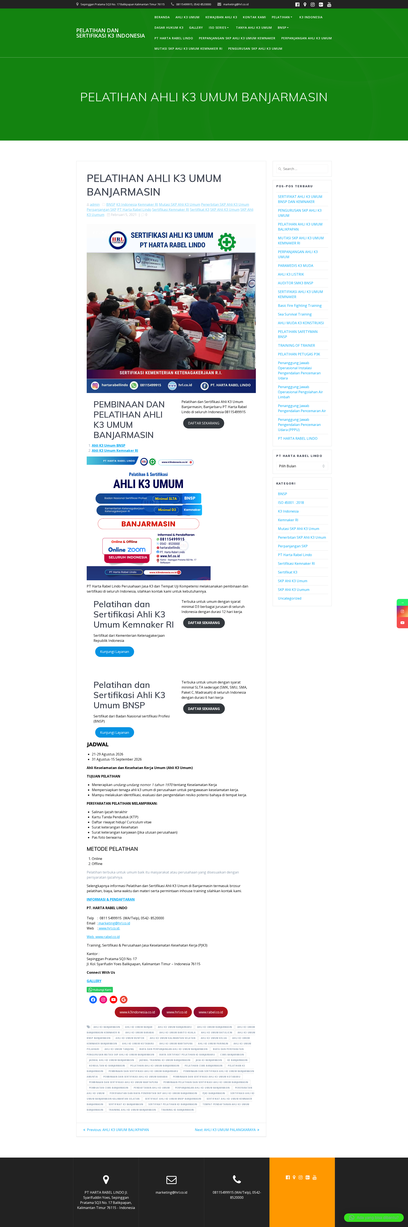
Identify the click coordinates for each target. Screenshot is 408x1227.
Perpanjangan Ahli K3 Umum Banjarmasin (202, 1087)
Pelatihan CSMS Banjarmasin (203, 1065)
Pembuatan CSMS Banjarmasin (108, 1087)
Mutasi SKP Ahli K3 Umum (179, 204)
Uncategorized (289, 598)
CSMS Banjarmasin (232, 1054)
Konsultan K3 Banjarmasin (107, 1065)
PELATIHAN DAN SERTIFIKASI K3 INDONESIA (110, 33)
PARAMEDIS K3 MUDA (295, 265)
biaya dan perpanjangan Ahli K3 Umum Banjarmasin (173, 1049)
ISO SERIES (217, 27)
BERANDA (162, 17)
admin (95, 204)
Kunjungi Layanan (114, 651)
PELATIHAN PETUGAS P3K (299, 354)
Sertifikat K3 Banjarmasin (126, 1104)
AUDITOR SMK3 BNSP (295, 283)
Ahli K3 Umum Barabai (139, 1032)
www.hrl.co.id (177, 1012)
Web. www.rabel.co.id (103, 936)
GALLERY (196, 27)
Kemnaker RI (148, 204)
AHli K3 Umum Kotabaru (138, 1043)
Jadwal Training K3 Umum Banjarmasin (164, 1060)
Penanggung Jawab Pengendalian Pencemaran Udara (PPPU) (299, 424)
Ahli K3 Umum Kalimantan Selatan (173, 1038)
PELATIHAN (281, 17)
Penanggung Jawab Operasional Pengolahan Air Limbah (300, 392)
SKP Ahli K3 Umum (224, 209)
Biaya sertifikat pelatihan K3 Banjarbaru (187, 1054)
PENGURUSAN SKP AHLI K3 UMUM (255, 48)
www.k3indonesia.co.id (137, 1012)
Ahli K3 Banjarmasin (107, 1027)
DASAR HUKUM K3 (168, 27)
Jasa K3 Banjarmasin (209, 1060)
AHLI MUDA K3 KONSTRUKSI (301, 323)
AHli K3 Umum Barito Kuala (177, 1032)
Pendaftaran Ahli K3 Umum (152, 1087)
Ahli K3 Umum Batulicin (216, 1032)
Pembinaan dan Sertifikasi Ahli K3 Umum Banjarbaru (143, 1071)
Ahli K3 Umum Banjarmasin (214, 1027)
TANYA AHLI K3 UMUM (254, 27)
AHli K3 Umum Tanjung (119, 1049)
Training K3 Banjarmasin (177, 1110)
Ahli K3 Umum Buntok (130, 1038)
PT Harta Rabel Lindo (134, 209)
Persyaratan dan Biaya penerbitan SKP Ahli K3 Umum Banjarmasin (153, 1093)
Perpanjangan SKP (101, 209)
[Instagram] (402, 611)
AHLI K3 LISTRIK (291, 274)
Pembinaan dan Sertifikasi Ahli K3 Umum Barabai (135, 1076)
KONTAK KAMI (254, 17)
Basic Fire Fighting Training (300, 305)
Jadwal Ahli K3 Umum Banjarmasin (111, 1060)
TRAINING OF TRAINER (296, 345)
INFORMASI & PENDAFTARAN (111, 899)
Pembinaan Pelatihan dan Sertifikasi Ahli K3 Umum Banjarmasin (205, 1082)
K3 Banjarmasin (237, 1060)
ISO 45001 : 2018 (291, 502)
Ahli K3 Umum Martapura (176, 1043)
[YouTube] (402, 622)
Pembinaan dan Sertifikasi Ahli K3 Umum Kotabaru (207, 1076)
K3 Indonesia (126, 204)
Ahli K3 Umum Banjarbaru (175, 1027)
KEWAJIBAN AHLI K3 (221, 17)
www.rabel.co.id (211, 1012)
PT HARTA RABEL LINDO (173, 38)
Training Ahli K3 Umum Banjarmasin (132, 1110)
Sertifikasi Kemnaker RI (170, 209)
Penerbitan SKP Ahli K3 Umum (225, 204)
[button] (374, 1217)
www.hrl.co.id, (109, 928)
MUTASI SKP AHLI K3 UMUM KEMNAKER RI (188, 48)
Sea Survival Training (295, 314)
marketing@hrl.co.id (114, 923)
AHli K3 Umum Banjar (139, 1027)
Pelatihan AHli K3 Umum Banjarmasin (154, 1065)
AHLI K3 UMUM (188, 17)
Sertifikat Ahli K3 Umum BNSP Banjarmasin (173, 1098)
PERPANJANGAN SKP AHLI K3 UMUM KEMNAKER (237, 38)
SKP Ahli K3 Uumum (293, 589)
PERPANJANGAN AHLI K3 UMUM (306, 38)
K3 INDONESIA (311, 17)
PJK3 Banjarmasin (214, 1093)
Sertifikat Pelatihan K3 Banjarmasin (172, 1104)
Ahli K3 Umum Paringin (213, 1043)
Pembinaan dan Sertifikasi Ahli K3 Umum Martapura (123, 1082)
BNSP (282, 27)
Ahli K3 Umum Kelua (214, 1038)
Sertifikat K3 (199, 209)
